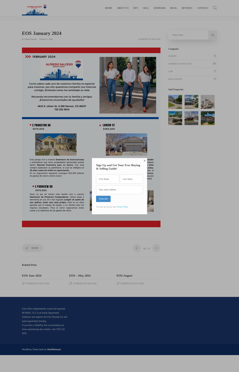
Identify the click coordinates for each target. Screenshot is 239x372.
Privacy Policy (122, 207)
